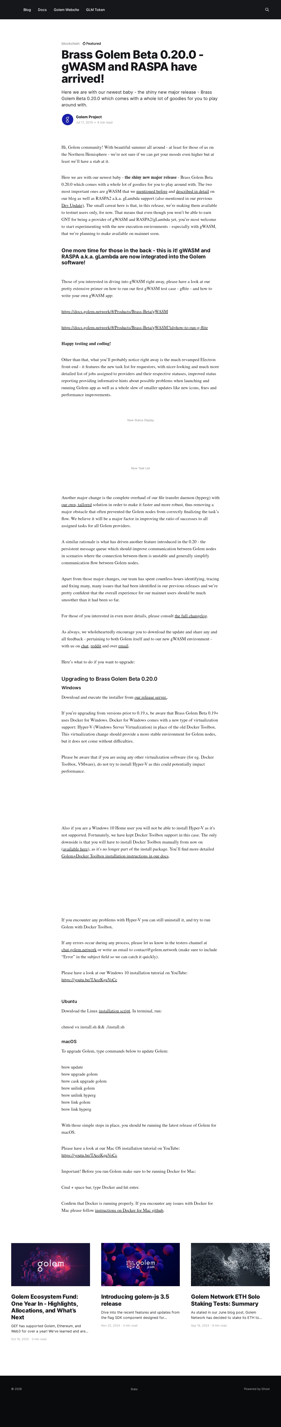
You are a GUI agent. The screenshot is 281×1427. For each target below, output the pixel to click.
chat (84, 646)
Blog (27, 9)
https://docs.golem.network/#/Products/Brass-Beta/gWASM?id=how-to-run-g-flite (134, 327)
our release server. (151, 697)
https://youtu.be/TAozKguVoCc (89, 980)
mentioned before (152, 191)
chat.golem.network (79, 950)
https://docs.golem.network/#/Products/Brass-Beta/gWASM (114, 311)
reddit (96, 646)
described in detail (192, 191)
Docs (42, 9)
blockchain (70, 43)
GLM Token (95, 9)
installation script (114, 1011)
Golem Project (89, 117)
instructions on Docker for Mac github (129, 1210)
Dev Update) (72, 205)
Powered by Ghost (257, 1389)
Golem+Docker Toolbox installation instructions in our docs (115, 856)
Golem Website (66, 9)
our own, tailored (76, 504)
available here (75, 849)
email (123, 646)
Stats (134, 1389)
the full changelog (191, 616)
